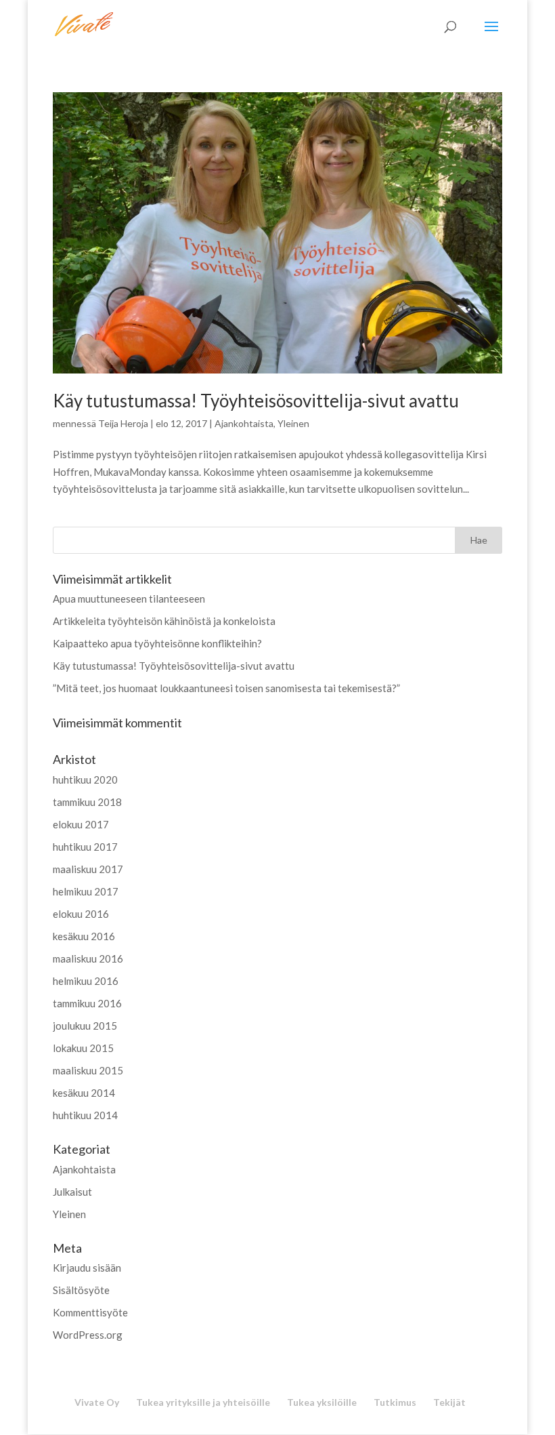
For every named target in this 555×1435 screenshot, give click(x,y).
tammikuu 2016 (87, 1003)
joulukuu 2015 (85, 1025)
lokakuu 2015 (83, 1048)
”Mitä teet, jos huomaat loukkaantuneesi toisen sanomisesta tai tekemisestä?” (226, 688)
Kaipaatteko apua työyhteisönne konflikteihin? (157, 643)
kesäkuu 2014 (84, 1093)
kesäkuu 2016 (84, 936)
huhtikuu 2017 (85, 847)
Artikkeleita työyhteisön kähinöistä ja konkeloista (164, 621)
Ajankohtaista (244, 423)
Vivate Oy (96, 1402)
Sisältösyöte (81, 1290)
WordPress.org (88, 1335)
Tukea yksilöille (322, 1402)
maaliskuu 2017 (88, 869)
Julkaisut (72, 1192)
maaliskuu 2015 (88, 1070)
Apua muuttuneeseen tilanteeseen (129, 598)
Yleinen (293, 423)
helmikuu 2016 (85, 981)
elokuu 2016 (81, 914)
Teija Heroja (123, 423)
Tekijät (449, 1402)
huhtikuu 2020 (85, 779)
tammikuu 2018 (87, 802)
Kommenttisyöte (90, 1312)
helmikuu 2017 (85, 891)
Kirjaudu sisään (87, 1267)
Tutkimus (395, 1402)
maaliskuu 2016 (88, 958)
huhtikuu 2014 (85, 1115)
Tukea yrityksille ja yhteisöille (203, 1402)
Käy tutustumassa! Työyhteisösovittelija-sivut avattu (256, 400)
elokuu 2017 (81, 824)
